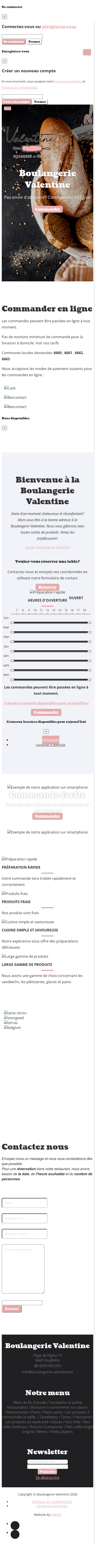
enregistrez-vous (59, 26)
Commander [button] (47, 209)
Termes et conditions (68, 81)
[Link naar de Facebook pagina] (15, 1525)
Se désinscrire (47, 1477)
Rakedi (56, 1515)
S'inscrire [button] (47, 1472)
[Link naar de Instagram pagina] (15, 1534)
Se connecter (14, 42)
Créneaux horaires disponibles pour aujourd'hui (46, 703)
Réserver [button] (47, 587)
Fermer (34, 42)
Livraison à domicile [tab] (50, 745)
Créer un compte (17, 102)
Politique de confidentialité (19, 88)
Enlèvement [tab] (50, 740)
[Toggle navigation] (7, 108)
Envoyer (12, 1309)
